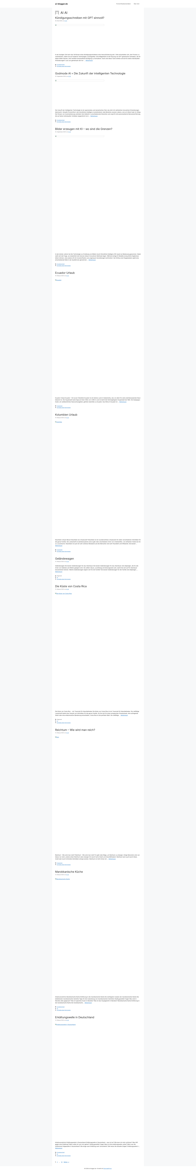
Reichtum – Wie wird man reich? (75, 729)
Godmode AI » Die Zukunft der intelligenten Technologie (90, 73)
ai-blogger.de (61, 4)
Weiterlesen (89, 60)
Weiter (66, 1162)
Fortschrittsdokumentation (123, 4)
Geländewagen (64, 558)
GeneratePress (107, 1168)
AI (57, 577)
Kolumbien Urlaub (66, 414)
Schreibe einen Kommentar (64, 66)
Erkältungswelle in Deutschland (74, 1017)
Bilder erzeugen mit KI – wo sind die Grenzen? (83, 128)
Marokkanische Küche (69, 871)
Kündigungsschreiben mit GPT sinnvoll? (79, 17)
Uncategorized (60, 64)
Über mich (136, 4)
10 (62, 1162)
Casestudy (59, 406)
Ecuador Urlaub (65, 272)
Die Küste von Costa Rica (71, 586)
